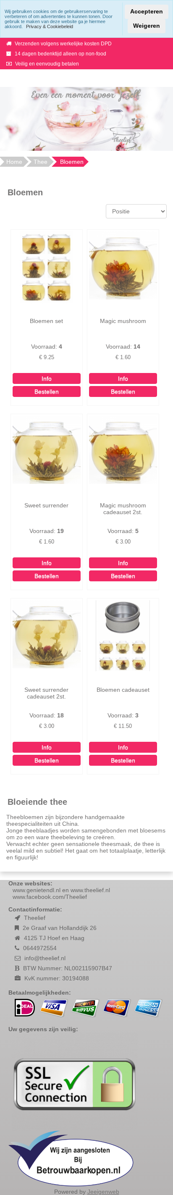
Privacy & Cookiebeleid (49, 26)
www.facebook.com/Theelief (50, 896)
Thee (40, 161)
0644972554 (40, 948)
